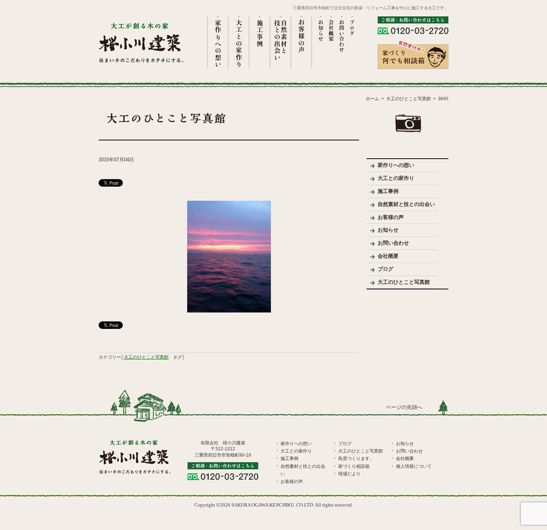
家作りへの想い (396, 165)
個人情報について (414, 466)
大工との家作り (396, 178)
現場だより (349, 473)
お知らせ (388, 230)
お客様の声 (391, 217)
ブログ (385, 269)
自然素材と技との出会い (406, 204)
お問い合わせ (393, 243)
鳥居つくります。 (356, 458)
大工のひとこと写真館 (146, 357)
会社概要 (388, 256)
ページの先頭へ (404, 407)
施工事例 (388, 191)
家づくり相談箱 (354, 466)
